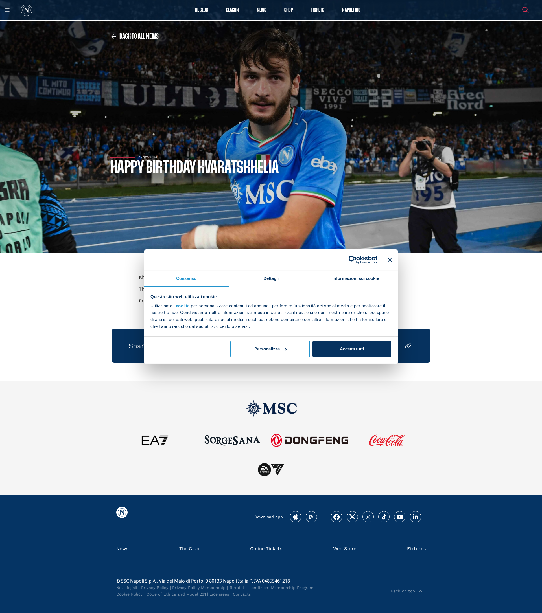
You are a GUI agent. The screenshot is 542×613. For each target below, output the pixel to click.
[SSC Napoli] (26, 10)
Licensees (219, 594)
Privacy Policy (155, 587)
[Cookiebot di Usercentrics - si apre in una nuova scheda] (352, 260)
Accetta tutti (352, 348)
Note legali (126, 587)
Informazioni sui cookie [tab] (355, 278)
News (122, 548)
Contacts (242, 594)
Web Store (345, 548)
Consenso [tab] (186, 278)
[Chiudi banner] (390, 260)
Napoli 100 (351, 10)
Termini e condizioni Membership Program (272, 587)
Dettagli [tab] (271, 278)
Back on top (403, 591)
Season (232, 10)
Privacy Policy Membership (199, 587)
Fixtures (416, 548)
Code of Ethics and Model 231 (176, 594)
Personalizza (267, 348)
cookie (183, 305)
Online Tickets (266, 548)
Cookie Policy (129, 594)
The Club (189, 548)
